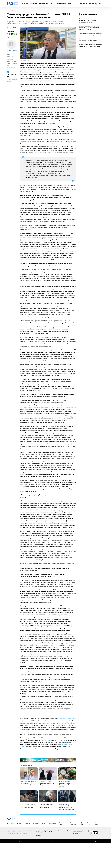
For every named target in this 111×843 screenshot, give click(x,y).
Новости (15, 11)
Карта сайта (93, 830)
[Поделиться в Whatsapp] (14, 34)
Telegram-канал (11, 77)
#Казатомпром (11, 67)
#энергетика (10, 56)
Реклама (38, 835)
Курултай (25, 3)
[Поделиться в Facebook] (7, 34)
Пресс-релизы (61, 823)
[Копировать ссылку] (16, 34)
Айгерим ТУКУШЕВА (12, 50)
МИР (69, 3)
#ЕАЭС (8, 54)
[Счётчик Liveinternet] (94, 832)
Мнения (27, 823)
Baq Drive (88, 823)
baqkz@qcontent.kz (41, 834)
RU (100, 3)
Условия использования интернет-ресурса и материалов (79, 831)
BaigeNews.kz (42, 65)
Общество (35, 823)
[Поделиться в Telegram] (10, 34)
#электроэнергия (11, 61)
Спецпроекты (52, 823)
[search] (103, 3)
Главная (9, 11)
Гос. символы (73, 823)
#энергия (9, 58)
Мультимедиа (43, 3)
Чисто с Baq (98, 823)
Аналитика (33, 3)
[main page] (12, 3)
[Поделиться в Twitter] (12, 34)
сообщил (49, 740)
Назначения (10, 823)
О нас (82, 823)
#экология (10, 59)
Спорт (52, 3)
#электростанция (12, 63)
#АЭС (8, 65)
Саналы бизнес (61, 3)
